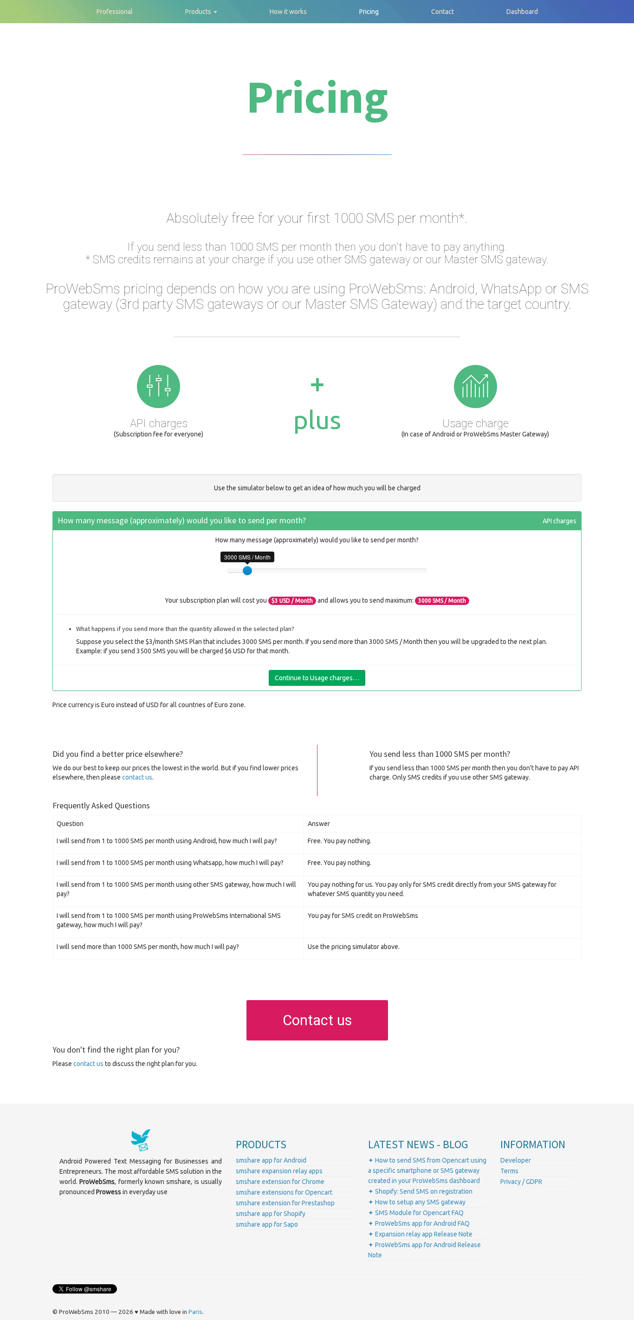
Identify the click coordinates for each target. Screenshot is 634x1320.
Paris (195, 1311)
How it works (288, 11)
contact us (137, 777)
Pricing (369, 11)
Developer (515, 1160)
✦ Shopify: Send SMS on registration (420, 1191)
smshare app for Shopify (270, 1213)
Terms (509, 1171)
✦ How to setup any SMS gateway (417, 1202)
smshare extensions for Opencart (284, 1192)
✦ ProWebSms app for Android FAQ (419, 1223)
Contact (442, 11)
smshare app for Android (271, 1160)
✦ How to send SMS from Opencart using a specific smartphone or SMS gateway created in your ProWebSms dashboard (427, 1170)
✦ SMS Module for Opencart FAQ (416, 1212)
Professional (115, 11)
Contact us (317, 1020)
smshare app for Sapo (267, 1224)
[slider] (247, 570)
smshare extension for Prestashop (285, 1203)
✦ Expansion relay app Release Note (420, 1234)
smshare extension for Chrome (280, 1181)
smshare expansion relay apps (279, 1171)
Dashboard (522, 11)
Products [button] (199, 11)
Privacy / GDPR (521, 1181)
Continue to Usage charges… (317, 678)
